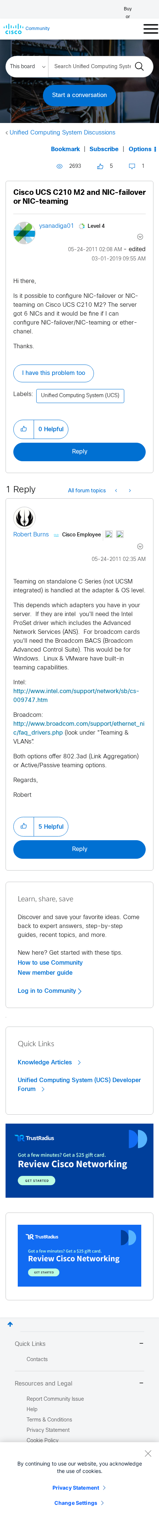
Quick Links (30, 1344)
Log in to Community (48, 991)
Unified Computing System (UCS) (80, 395)
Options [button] (140, 149)
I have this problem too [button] (53, 373)
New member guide (45, 973)
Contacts (37, 1359)
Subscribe (104, 149)
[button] (23, 429)
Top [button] (10, 1324)
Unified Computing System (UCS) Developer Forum (79, 1084)
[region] (79, 1481)
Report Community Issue (55, 1399)
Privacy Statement (76, 1487)
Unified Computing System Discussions (62, 133)
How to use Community (50, 963)
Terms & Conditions (49, 1420)
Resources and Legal (43, 1384)
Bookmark (65, 149)
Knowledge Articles (46, 1062)
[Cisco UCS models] (129, 491)
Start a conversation (79, 95)
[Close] (148, 1453)
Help (32, 1409)
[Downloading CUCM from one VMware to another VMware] (116, 491)
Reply (79, 452)
